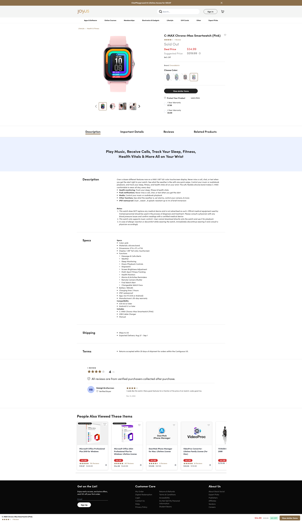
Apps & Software (90, 20)
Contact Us (140, 500)
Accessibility (164, 497)
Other (199, 20)
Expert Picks (213, 20)
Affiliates (212, 500)
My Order (139, 491)
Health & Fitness (93, 28)
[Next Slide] (139, 106)
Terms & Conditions (167, 494)
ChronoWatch (174, 65)
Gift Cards (185, 20)
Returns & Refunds (167, 491)
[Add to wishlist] (225, 34)
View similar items (181, 91)
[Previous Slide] (96, 106)
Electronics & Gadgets (150, 20)
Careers (212, 507)
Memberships (129, 20)
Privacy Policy (141, 507)
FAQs (137, 504)
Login (137, 497)
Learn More (195, 98)
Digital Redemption (143, 494)
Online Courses (110, 20)
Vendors (212, 504)
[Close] (221, 2)
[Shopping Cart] (222, 11)
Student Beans (165, 506)
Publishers (213, 497)
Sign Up (84, 504)
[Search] (160, 11)
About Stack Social (217, 491)
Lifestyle (170, 20)
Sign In (210, 11)
